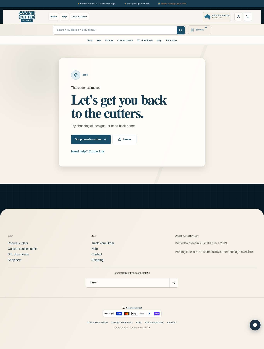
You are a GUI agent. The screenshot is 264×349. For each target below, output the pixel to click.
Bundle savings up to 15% (173, 4)
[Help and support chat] (255, 325)
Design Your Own (122, 322)
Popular (109, 40)
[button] (248, 17)
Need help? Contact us (87, 151)
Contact (96, 254)
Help (64, 16)
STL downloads (145, 40)
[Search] (181, 30)
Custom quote (79, 16)
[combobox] (119, 29)
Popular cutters (18, 243)
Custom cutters (125, 40)
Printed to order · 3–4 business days (98, 4)
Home (53, 16)
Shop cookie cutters (88, 139)
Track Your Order (102, 243)
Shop (90, 40)
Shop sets (14, 260)
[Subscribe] (173, 282)
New (99, 40)
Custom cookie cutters (22, 248)
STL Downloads (154, 322)
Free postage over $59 (138, 4)
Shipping (97, 260)
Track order (171, 40)
